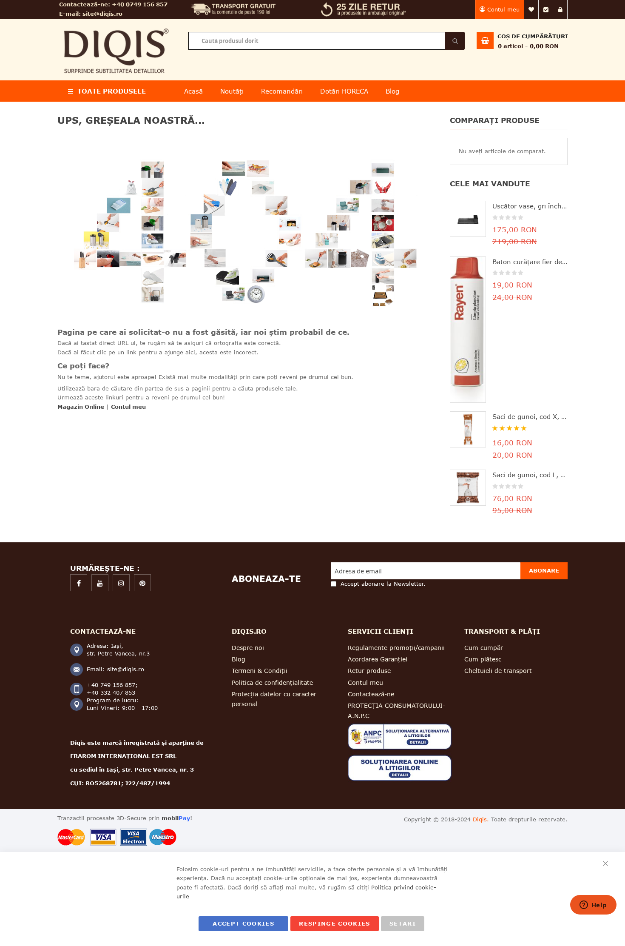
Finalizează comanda (546, 9)
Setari (402, 923)
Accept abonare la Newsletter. (383, 583)
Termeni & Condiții (259, 670)
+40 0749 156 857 (140, 4)
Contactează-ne (371, 694)
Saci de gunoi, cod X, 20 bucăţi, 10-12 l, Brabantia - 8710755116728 (530, 416)
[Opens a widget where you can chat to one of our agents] (593, 905)
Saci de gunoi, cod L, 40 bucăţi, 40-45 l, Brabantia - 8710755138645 (530, 475)
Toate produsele (111, 91)
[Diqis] (116, 24)
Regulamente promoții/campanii (396, 647)
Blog (238, 659)
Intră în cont (560, 9)
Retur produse (369, 670)
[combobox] (326, 40)
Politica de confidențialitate (272, 682)
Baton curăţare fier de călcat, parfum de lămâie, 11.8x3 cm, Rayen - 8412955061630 (530, 261)
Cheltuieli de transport (498, 670)
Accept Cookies (243, 923)
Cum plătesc (482, 659)
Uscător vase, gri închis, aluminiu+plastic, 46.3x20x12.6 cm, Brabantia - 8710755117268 (530, 206)
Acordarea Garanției (377, 659)
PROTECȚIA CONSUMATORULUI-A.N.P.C (396, 710)
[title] (78, 582)
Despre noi (248, 647)
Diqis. (481, 819)
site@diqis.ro (102, 13)
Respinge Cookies (334, 923)
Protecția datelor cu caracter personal (274, 698)
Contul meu (503, 9)
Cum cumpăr (483, 647)
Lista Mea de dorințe (531, 9)
